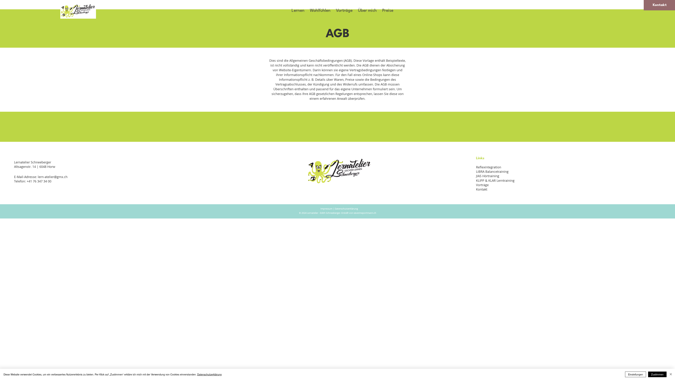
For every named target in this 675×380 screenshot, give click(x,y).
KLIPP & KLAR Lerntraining (495, 180)
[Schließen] (671, 374)
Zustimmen (657, 374)
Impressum (326, 208)
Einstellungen (635, 374)
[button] (298, 11)
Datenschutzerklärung (346, 208)
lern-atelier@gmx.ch (53, 177)
